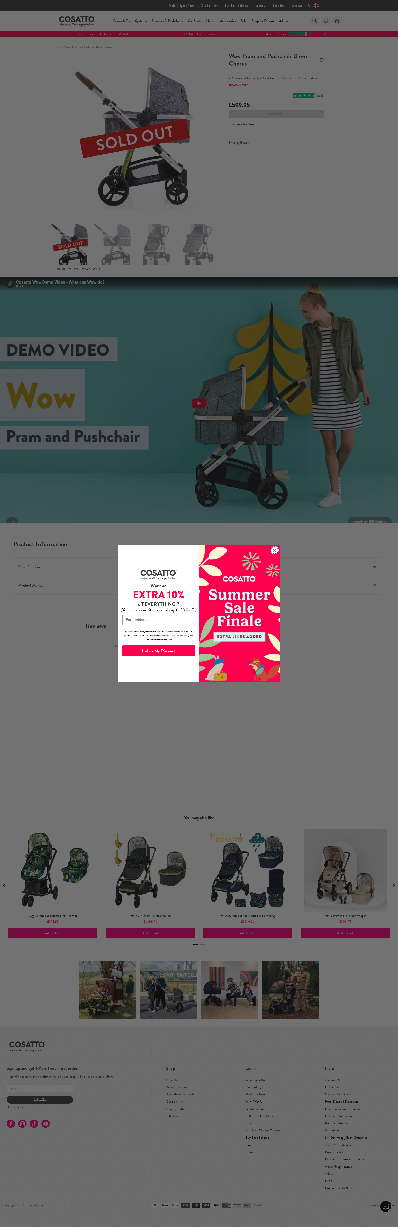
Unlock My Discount (159, 651)
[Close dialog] (274, 550)
